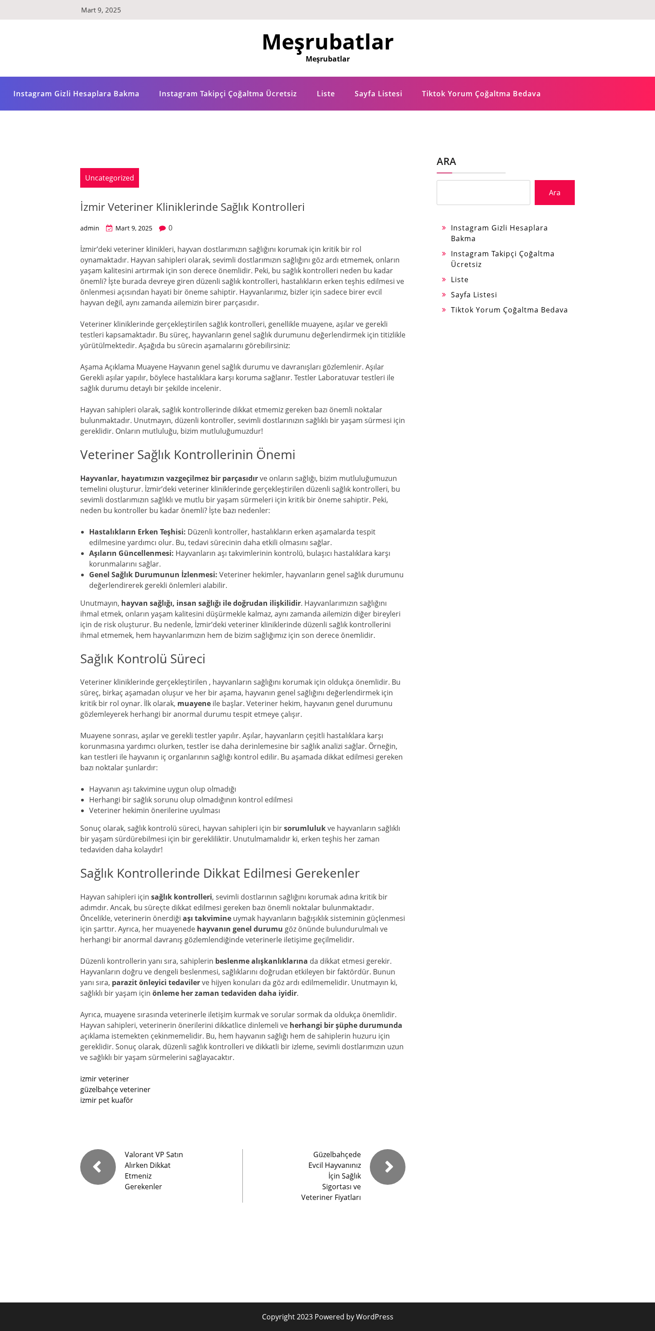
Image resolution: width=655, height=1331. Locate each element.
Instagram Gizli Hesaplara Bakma (76, 94)
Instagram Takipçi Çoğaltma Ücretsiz (228, 94)
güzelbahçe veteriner (115, 1089)
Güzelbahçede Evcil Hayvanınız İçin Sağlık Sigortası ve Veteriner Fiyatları (331, 1176)
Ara (446, 161)
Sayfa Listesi (378, 94)
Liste (326, 94)
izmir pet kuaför (106, 1100)
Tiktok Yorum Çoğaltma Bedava (481, 94)
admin (89, 228)
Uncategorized (109, 178)
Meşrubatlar (328, 41)
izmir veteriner (104, 1079)
